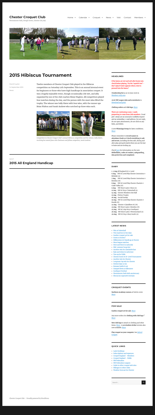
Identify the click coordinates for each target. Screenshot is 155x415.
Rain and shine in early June (123, 252)
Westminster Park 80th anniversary (126, 273)
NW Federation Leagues (121, 363)
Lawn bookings (118, 351)
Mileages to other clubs (121, 368)
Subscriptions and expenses (123, 353)
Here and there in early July (123, 245)
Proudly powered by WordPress (38, 398)
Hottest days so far (120, 264)
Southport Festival (120, 271)
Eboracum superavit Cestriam (124, 276)
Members (138, 17)
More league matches (121, 242)
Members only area (118, 95)
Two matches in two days (122, 233)
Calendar (83, 17)
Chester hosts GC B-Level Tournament (127, 257)
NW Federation (118, 361)
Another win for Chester (122, 259)
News (108, 17)
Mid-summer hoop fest (121, 247)
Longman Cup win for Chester (124, 261)
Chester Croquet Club (27, 17)
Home (70, 17)
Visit (119, 17)
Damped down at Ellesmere (123, 269)
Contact (127, 17)
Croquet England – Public (122, 358)
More (136, 107)
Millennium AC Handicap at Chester (126, 240)
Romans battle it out (120, 266)
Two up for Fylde (119, 254)
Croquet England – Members (123, 356)
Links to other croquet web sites (125, 365)
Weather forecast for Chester (123, 370)
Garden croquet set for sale (123, 235)
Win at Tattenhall (119, 231)
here (118, 150)
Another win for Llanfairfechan (124, 250)
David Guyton (14, 84)
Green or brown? (119, 238)
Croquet (96, 17)
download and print (119, 102)
